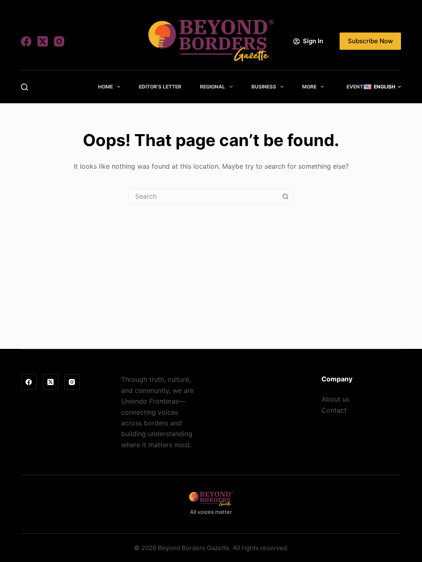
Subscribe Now (370, 41)
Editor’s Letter (160, 87)
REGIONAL (212, 87)
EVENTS (356, 87)
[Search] (24, 87)
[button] (382, 87)
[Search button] (285, 196)
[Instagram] (59, 41)
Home (105, 87)
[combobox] (203, 196)
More (309, 87)
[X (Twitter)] (43, 41)
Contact (334, 410)
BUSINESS (263, 87)
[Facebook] (26, 41)
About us (335, 399)
